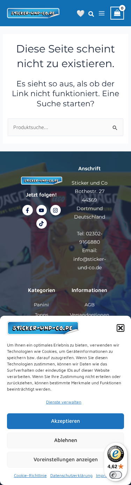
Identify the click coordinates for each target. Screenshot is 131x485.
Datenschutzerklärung (71, 475)
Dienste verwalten (63, 402)
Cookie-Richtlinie (30, 475)
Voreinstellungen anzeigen (66, 459)
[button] (120, 327)
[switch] (115, 475)
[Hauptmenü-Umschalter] (102, 13)
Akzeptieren (65, 421)
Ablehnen (65, 440)
